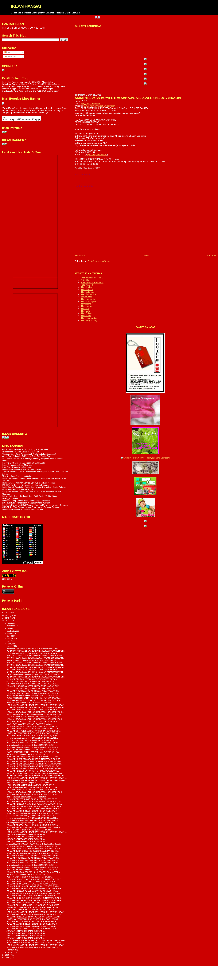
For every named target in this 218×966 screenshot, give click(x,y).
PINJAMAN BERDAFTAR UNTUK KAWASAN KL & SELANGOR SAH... (35, 889)
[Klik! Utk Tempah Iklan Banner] (80, 18)
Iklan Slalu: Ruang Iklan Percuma (16, 467)
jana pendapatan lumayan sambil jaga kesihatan (26, 797)
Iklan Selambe (87, 292)
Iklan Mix (85, 308)
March (9, 646)
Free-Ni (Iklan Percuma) (92, 278)
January (10, 952)
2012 (7, 618)
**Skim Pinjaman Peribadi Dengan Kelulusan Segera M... (30, 783)
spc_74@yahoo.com (90, 103)
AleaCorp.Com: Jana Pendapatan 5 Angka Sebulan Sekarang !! (29, 454)
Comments (11, 57)
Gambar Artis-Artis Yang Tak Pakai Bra (19, 91)
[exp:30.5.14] (145, 59)
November (11, 626)
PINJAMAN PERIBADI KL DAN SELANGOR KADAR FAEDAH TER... (34, 849)
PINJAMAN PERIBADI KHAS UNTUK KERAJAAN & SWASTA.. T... (33, 729)
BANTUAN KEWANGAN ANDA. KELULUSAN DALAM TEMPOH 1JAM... (35, 658)
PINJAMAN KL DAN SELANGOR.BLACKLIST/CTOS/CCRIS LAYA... (34, 766)
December (11, 623)
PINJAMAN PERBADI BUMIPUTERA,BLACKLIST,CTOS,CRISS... (33, 736)
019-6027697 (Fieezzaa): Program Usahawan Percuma (25, 485)
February (11, 950)
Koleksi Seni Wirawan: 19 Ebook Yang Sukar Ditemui (25, 449)
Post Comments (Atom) (99, 261)
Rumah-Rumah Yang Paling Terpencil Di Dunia (22, 86)
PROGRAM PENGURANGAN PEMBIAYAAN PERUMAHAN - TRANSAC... (36, 943)
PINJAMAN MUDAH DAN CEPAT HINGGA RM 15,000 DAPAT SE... (33, 686)
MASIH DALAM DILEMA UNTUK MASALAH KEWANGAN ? (30, 785)
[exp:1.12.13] (78, 18)
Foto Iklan (85, 280)
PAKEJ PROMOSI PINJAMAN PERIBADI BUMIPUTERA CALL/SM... (34, 696)
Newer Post (80, 255)
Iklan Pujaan (86, 313)
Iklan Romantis (88, 299)
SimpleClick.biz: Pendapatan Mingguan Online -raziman (26, 503)
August (10, 634)
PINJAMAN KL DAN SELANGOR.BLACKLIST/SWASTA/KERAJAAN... (34, 761)
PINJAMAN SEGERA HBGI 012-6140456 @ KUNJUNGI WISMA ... (33, 693)
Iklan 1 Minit (86, 287)
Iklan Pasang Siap (89, 318)
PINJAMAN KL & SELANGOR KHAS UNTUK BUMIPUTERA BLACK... (34, 879)
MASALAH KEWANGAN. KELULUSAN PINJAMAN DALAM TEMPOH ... (35, 656)
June (9, 639)
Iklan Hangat (87, 306)
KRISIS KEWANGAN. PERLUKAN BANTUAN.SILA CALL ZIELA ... (33, 787)
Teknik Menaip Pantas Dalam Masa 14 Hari (20, 452)
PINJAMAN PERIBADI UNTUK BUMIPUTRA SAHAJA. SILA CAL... (33, 653)
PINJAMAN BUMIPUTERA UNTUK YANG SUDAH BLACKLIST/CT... (34, 731)
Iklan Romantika (88, 294)
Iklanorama (86, 304)
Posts (8, 52)
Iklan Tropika (87, 289)
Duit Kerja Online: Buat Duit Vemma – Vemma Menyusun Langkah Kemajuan (35, 505)
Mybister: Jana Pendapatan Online (17, 476)
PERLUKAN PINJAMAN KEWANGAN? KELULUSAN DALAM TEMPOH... (36, 651)
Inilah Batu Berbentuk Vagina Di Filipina (19, 84)
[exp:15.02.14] (145, 64)
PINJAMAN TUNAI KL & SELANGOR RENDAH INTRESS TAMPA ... (33, 886)
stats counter (8, 579)
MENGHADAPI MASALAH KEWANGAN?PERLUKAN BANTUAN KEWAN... (37, 705)
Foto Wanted (87, 285)
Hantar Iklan (86, 296)
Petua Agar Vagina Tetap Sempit (16, 82)
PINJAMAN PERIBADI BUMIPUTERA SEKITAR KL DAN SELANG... (33, 846)
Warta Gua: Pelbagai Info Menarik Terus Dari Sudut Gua (26, 456)
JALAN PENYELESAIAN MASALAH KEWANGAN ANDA (29, 724)
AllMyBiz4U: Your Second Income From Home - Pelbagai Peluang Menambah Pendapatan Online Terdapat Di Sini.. (30, 508)
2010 (7, 955)
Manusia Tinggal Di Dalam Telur (15, 89)
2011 (7, 621)
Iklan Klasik (86, 315)
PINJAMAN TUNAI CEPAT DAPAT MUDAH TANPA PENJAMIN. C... (33, 896)
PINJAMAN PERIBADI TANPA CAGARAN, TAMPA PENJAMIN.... (32, 903)
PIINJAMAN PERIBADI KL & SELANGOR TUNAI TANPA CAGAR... (33, 733)
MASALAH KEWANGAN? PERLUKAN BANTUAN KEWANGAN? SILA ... (35, 773)
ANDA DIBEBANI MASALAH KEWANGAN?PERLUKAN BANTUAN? (34, 714)
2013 (7, 615)
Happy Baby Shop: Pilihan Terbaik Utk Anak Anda (23, 463)
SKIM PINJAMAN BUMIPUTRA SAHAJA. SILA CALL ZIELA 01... (32, 660)
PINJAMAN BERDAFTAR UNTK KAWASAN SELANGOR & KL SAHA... (35, 806)
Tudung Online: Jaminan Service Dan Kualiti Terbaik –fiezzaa (28, 483)
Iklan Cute (85, 311)
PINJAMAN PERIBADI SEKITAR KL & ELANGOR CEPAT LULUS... (33, 726)
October (10, 628)
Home (146, 255)
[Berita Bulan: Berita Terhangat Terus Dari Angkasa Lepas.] (3, 70)
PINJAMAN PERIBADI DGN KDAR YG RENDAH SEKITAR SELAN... (34, 917)
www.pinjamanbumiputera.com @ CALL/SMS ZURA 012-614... (32, 745)
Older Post (211, 255)
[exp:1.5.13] (3, 145)
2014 (7, 613)
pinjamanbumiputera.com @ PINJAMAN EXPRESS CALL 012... (32, 681)
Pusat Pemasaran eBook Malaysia (17, 465)
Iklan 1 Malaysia (88, 301)
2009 (7, 958)
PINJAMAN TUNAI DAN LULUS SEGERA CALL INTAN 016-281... (33, 851)
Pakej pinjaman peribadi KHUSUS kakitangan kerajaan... (29, 703)
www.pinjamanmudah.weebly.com (99, 106)
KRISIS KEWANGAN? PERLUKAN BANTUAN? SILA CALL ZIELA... (33, 674)
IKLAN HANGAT (26, 6)
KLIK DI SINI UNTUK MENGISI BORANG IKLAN (23, 28)
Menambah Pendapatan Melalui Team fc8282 (21, 469)
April (9, 644)
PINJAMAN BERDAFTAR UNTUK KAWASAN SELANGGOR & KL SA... (35, 802)
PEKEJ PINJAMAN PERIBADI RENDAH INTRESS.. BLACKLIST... (33, 811)
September (11, 631)
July (9, 636)
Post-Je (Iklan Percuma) (92, 282)
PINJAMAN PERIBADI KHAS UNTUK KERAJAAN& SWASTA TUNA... (34, 804)
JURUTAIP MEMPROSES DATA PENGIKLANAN (26, 834)
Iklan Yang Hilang (89, 320)
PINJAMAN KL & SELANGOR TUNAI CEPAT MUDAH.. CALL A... (32, 884)
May (9, 641)
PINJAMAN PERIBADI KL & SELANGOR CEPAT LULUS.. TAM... (32, 891)
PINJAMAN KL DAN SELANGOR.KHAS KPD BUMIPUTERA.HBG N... (34, 769)
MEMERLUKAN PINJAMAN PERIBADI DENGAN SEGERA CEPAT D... (35, 649)
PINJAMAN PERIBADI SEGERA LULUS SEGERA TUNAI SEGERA (33, 700)
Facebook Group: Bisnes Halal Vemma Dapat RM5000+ (26, 500)
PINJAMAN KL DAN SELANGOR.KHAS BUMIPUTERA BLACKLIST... (34, 759)
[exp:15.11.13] (3, 438)
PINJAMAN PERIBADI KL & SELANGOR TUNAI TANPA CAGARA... (33, 808)
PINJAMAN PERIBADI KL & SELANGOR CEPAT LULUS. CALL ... (33, 882)
